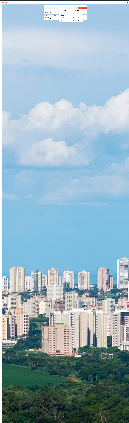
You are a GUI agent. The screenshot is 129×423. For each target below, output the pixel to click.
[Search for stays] (1, 6)
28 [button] (61, 20)
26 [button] (73, 20)
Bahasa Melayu (71, 0)
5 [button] (73, 15)
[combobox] (52, 7)
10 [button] (66, 15)
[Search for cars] (1, 7)
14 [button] (61, 17)
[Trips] (1, 14)
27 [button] (75, 20)
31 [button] (81, 20)
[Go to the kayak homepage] (4, 2)
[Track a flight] (1, 12)
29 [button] (63, 20)
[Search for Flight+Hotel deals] (1, 8)
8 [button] (78, 15)
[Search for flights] (1, 4)
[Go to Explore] (1, 10)
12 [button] (73, 17)
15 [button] (63, 17)
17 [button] (66, 17)
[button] (128, 0)
